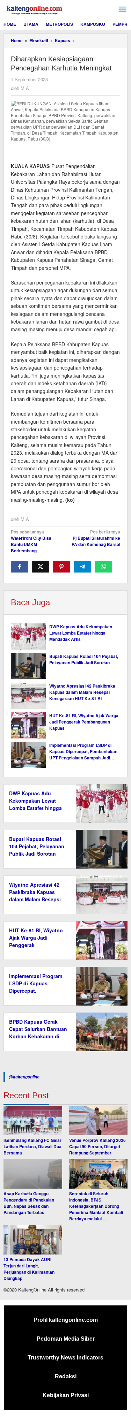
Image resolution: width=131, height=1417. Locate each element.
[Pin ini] (61, 567)
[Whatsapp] (103, 567)
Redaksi (66, 1376)
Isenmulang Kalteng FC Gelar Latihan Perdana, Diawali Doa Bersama (32, 1146)
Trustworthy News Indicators (65, 1358)
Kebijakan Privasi (66, 1395)
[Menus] (123, 9)
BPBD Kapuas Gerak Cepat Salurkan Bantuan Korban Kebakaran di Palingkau (38, 1032)
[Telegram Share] (82, 567)
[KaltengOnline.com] (34, 9)
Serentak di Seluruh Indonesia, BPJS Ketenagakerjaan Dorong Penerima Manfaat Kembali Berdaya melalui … (96, 1206)
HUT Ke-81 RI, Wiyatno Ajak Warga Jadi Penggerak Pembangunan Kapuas (83, 721)
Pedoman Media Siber (66, 1339)
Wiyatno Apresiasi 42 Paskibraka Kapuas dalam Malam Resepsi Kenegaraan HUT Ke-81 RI (82, 692)
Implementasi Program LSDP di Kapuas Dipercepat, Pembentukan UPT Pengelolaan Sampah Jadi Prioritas (83, 754)
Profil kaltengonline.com (66, 1320)
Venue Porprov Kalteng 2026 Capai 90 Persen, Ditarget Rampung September (97, 1146)
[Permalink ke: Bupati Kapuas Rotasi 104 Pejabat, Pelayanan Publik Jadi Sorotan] (28, 666)
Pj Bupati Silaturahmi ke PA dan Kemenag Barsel (96, 538)
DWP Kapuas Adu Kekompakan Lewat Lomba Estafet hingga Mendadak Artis (80, 632)
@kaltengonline (24, 1077)
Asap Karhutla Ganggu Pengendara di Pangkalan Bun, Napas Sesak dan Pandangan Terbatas (28, 1202)
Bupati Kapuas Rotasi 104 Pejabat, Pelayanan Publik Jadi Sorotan (83, 659)
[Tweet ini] (40, 567)
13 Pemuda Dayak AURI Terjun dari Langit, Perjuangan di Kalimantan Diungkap (28, 1268)
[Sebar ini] (19, 567)
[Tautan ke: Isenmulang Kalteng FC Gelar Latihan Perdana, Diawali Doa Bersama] (32, 1121)
